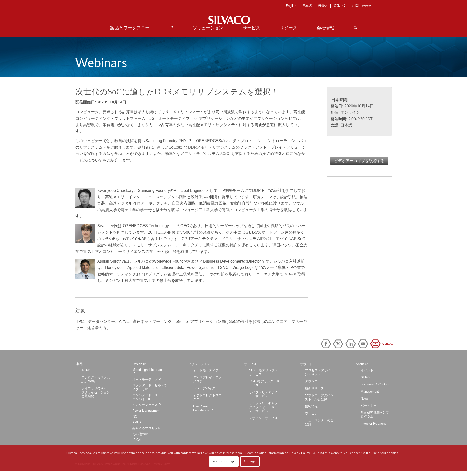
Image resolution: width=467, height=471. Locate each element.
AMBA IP (138, 422)
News (364, 398)
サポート (306, 364)
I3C (134, 416)
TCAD (85, 370)
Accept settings (224, 461)
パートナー (369, 405)
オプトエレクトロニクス (207, 397)
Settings (250, 461)
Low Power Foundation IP (203, 408)
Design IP (139, 364)
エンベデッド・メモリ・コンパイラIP (149, 397)
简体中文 (339, 6)
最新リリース (314, 388)
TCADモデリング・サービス (264, 383)
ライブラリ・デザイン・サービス (263, 394)
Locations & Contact (375, 384)
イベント (367, 370)
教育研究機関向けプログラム (375, 414)
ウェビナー (313, 413)
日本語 (307, 6)
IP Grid (137, 440)
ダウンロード (314, 381)
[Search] (355, 27)
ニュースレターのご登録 (319, 422)
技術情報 (311, 406)
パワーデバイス (204, 388)
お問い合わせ (361, 6)
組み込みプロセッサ (146, 428)
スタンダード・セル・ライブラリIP (149, 387)
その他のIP (140, 434)
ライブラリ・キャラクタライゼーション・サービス (263, 407)
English (291, 6)
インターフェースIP (146, 405)
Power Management (146, 410)
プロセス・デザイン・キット (317, 372)
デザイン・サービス (263, 418)
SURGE (366, 377)
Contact (376, 343)
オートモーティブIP (146, 379)
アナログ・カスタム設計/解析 (95, 379)
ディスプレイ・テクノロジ (207, 379)
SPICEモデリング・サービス (263, 372)
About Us (362, 364)
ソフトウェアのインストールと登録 (319, 397)
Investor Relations (373, 423)
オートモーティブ (205, 370)
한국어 (322, 6)
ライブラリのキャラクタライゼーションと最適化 (95, 392)
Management (370, 391)
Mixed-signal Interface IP (147, 372)
